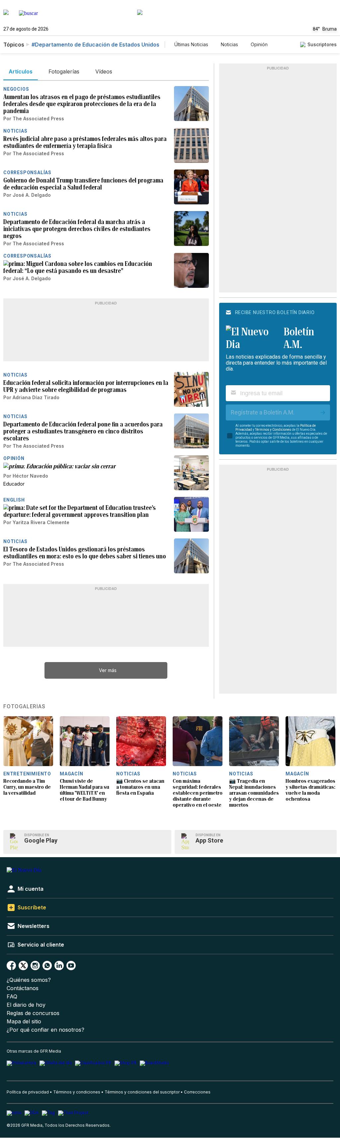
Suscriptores (322, 44)
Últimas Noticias (191, 44)
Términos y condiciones (76, 1091)
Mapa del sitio (24, 1021)
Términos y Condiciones (273, 429)
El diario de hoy (26, 1005)
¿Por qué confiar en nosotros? (45, 1030)
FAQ (12, 996)
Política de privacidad (28, 1091)
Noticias (229, 44)
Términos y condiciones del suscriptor (142, 1091)
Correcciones (197, 1091)
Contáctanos (23, 988)
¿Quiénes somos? (29, 980)
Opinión (259, 44)
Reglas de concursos (33, 1013)
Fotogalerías (24, 707)
